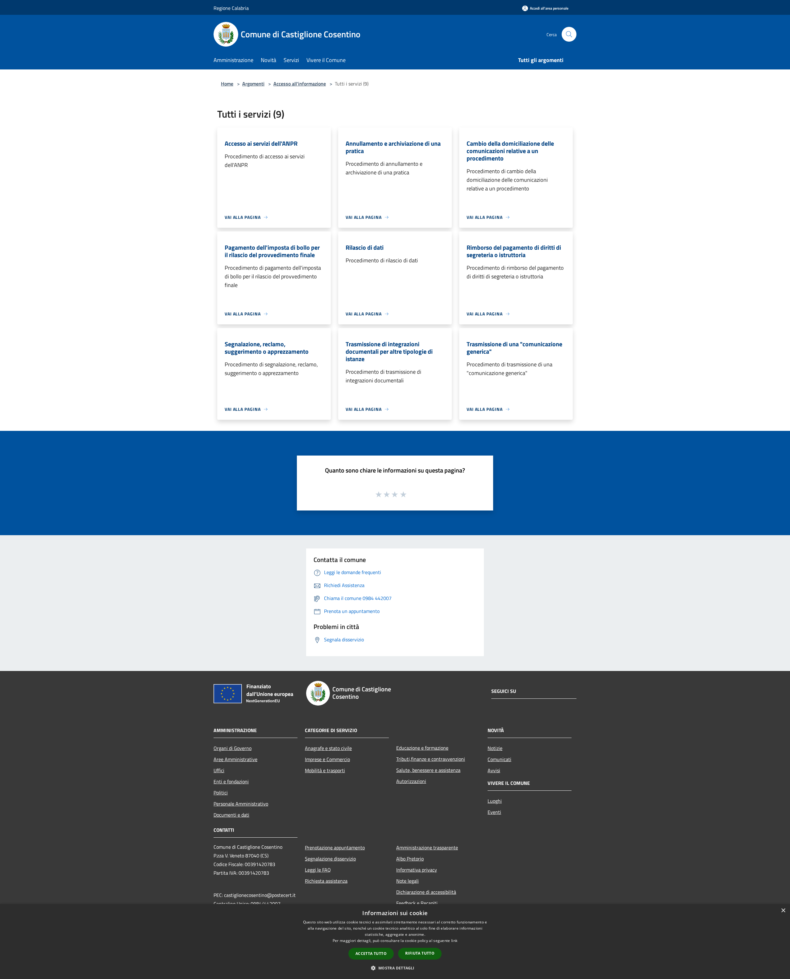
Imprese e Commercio (327, 759)
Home (227, 83)
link (454, 940)
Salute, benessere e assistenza (428, 770)
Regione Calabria (231, 8)
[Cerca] (569, 34)
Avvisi (494, 770)
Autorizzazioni (411, 781)
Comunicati (499, 759)
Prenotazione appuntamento (335, 847)
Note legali (407, 881)
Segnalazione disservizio (330, 858)
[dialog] (395, 941)
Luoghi (495, 801)
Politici (221, 792)
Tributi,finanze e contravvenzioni (430, 759)
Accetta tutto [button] (371, 953)
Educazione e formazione (422, 748)
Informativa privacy (416, 869)
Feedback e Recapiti (417, 903)
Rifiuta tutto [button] (419, 953)
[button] (395, 968)
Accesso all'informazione (299, 83)
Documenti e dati (231, 815)
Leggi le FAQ (318, 869)
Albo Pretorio (410, 858)
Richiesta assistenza (326, 881)
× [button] (783, 910)
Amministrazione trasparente (427, 847)
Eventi (494, 812)
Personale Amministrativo (241, 803)
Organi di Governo (233, 748)
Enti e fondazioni (231, 781)
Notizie (495, 748)
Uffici (219, 770)
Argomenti (253, 83)
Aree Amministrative (235, 759)
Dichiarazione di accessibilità (426, 892)
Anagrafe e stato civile (328, 748)
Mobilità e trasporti (325, 770)
